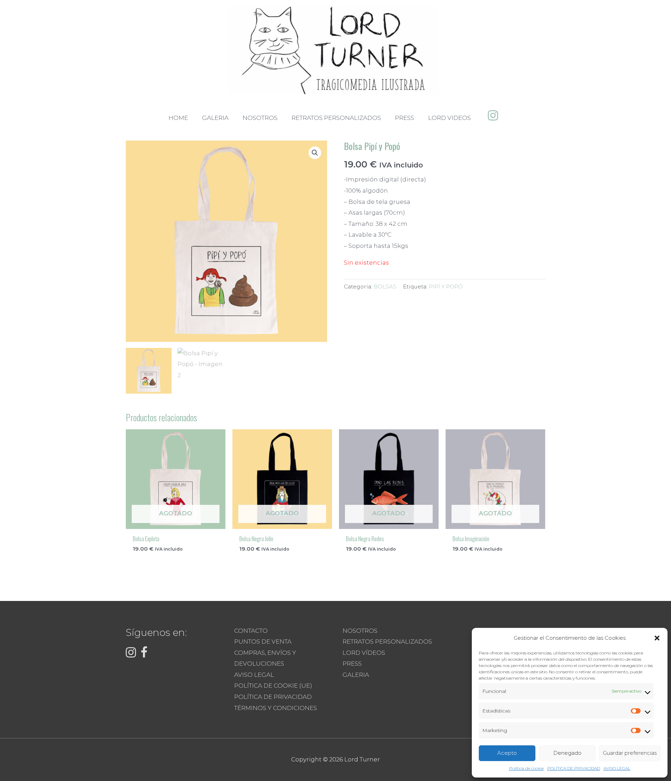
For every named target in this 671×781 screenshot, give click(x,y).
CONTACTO (251, 630)
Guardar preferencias (630, 753)
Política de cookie (526, 768)
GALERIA (355, 674)
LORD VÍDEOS (363, 652)
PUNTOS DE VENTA (262, 641)
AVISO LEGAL (617, 768)
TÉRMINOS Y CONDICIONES (275, 707)
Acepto (507, 753)
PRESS (352, 663)
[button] (657, 638)
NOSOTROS (359, 630)
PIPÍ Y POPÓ (446, 286)
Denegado (567, 753)
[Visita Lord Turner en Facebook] (143, 654)
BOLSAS (385, 286)
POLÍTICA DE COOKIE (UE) (273, 685)
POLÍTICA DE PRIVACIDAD (573, 768)
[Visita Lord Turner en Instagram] (493, 117)
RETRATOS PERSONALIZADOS (387, 641)
